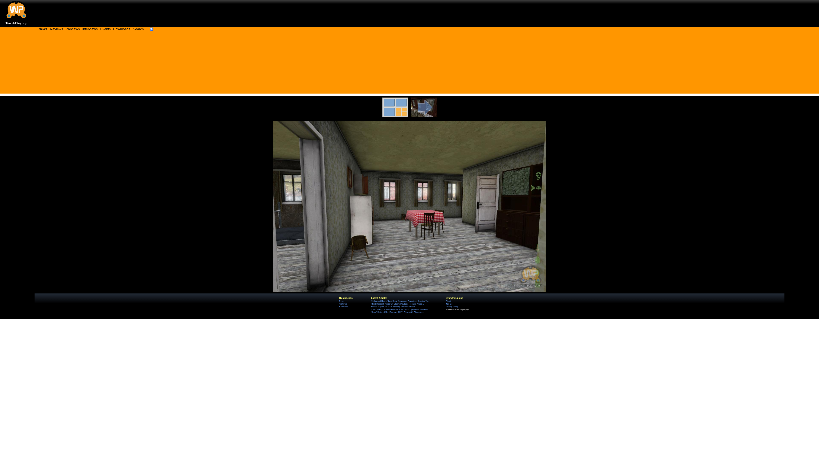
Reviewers (344, 307)
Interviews (90, 29)
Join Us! (449, 304)
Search (138, 29)
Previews (73, 29)
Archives (343, 304)
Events (105, 29)
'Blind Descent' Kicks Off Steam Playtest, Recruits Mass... (397, 304)
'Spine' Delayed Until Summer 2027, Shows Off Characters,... (398, 312)
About (448, 301)
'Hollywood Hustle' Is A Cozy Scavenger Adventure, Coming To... (400, 301)
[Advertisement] (409, 64)
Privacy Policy (452, 307)
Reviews (56, 29)
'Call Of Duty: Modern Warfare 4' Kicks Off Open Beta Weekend (399, 309)
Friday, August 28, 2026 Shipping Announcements (393, 307)
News (341, 301)
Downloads (121, 29)
